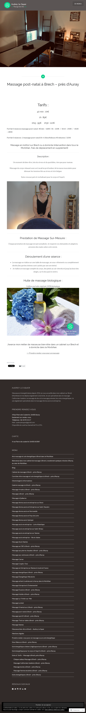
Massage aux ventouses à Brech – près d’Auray (28, 555)
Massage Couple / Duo (20, 564)
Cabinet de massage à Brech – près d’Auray (27, 472)
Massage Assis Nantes (20, 542)
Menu (79, 4)
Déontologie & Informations (22, 481)
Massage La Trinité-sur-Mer (22, 599)
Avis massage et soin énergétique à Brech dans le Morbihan (32, 456)
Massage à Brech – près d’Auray (23, 494)
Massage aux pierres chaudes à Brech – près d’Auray (30, 550)
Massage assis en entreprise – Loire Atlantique (28, 524)
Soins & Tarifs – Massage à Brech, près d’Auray (28, 655)
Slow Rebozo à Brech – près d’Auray (24, 642)
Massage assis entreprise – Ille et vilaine (26, 537)
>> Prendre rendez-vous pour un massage (43, 353)
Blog (13, 468)
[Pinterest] (20, 689)
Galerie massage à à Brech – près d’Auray (26, 485)
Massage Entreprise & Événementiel (24, 585)
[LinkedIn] (23, 689)
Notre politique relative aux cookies (54, 709)
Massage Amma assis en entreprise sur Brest (27, 503)
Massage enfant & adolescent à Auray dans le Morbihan (31, 581)
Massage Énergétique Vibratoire (23, 577)
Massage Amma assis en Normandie (24, 511)
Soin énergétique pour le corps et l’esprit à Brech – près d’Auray (34, 651)
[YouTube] (25, 689)
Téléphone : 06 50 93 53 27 (21, 420)
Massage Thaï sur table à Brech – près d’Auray (28, 620)
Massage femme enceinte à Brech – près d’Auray (30, 671)
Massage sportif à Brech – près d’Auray (25, 616)
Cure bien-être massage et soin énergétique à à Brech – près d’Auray (35, 476)
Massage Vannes (18, 625)
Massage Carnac (18, 559)
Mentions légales (18, 633)
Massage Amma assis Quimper (23, 520)
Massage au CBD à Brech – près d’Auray (26, 546)
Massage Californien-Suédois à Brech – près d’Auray (32, 663)
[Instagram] (18, 689)
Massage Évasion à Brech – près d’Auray (26, 590)
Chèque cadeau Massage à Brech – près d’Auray (30, 659)
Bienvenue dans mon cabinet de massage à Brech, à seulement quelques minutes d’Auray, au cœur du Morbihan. (42, 462)
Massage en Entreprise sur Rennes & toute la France (30, 568)
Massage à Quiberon (19, 498)
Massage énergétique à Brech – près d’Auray (27, 572)
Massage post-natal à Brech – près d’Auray (27, 612)
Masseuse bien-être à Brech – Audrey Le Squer (28, 629)
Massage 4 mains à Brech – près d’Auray (26, 489)
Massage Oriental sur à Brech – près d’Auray (27, 607)
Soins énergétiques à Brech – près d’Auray (26, 675)
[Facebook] (13, 689)
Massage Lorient (18, 603)
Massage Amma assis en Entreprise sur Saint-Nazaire (30, 507)
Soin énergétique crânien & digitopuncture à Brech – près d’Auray (34, 646)
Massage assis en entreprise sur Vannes (26, 533)
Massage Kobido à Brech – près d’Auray (25, 594)
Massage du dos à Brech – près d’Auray (27, 667)
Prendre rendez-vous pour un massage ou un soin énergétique (33, 638)
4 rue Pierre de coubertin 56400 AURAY (26, 441)
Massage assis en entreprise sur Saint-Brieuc (27, 529)
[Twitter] (15, 689)
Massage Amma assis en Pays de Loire (25, 516)
